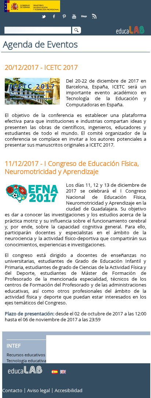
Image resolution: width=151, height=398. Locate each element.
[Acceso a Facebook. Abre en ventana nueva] (54, 14)
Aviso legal (38, 390)
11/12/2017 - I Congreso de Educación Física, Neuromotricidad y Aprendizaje (72, 167)
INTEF (14, 345)
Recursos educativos (26, 354)
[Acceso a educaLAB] (24, 367)
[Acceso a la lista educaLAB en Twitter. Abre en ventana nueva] (44, 14)
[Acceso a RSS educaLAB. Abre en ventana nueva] (95, 14)
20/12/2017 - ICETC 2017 (41, 67)
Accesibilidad (68, 390)
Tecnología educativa (26, 360)
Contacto (12, 390)
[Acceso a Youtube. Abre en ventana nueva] (75, 14)
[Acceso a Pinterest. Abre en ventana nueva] (64, 14)
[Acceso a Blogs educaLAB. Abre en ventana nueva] (84, 14)
